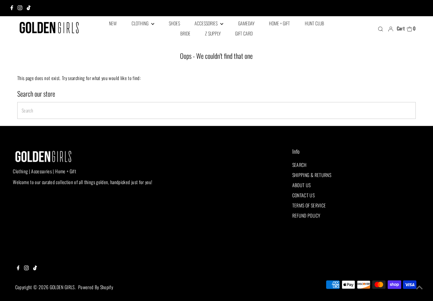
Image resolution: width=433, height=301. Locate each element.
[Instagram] (20, 8)
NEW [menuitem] (113, 23)
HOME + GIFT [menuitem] (279, 23)
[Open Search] (380, 29)
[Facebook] (12, 8)
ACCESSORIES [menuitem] (207, 23)
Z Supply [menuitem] (213, 33)
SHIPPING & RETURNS (311, 174)
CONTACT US (303, 195)
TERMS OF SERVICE (309, 205)
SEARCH (299, 164)
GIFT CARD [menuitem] (244, 33)
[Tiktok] (28, 8)
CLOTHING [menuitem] (141, 23)
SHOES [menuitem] (174, 23)
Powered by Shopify (95, 287)
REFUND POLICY (306, 215)
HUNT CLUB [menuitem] (314, 23)
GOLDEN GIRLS (62, 287)
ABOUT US (301, 185)
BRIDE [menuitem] (185, 33)
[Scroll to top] (419, 287)
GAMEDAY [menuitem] (246, 23)
